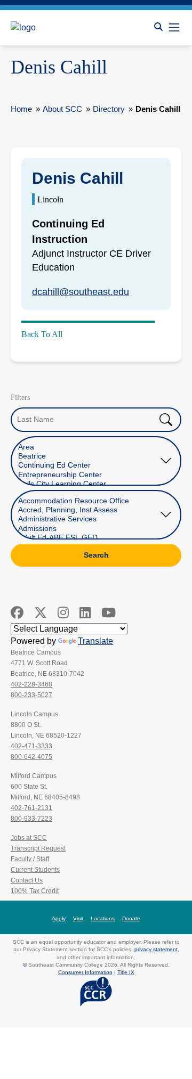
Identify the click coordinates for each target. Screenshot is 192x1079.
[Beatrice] (88, 456)
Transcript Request (38, 848)
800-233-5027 (31, 695)
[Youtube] (108, 613)
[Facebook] (17, 613)
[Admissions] (88, 528)
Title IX (125, 972)
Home (21, 108)
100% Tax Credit (35, 891)
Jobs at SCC (29, 837)
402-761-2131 (31, 808)
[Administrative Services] (88, 519)
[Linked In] (85, 613)
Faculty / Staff (30, 859)
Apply (59, 918)
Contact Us (27, 880)
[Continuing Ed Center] (88, 465)
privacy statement (156, 949)
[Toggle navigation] (174, 27)
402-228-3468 (31, 684)
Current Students (35, 869)
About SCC (62, 108)
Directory (109, 108)
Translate (95, 640)
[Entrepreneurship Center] (88, 474)
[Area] (88, 447)
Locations (103, 918)
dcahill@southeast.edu (80, 292)
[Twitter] (40, 613)
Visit (78, 918)
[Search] (158, 26)
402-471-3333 (31, 746)
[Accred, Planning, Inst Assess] (88, 509)
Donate (131, 918)
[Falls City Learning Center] (88, 483)
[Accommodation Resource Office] (88, 500)
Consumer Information (85, 972)
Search (96, 555)
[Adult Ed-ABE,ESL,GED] (88, 537)
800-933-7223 (31, 818)
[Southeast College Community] (59, 28)
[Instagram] (63, 613)
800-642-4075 (31, 757)
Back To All (41, 334)
